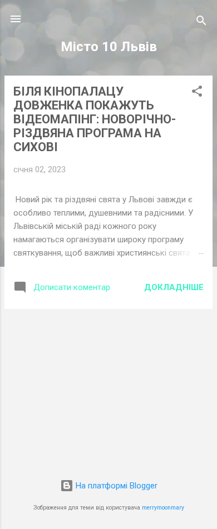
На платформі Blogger (115, 486)
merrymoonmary (163, 507)
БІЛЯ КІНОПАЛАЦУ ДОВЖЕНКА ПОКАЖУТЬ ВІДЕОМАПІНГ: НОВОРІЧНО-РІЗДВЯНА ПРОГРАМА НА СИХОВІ (94, 119)
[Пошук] (201, 22)
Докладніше (174, 287)
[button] (197, 93)
